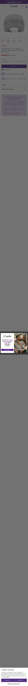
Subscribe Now (7, 349)
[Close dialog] (26, 333)
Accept (7, 680)
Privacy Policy (6, 677)
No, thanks (7, 351)
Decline (20, 680)
